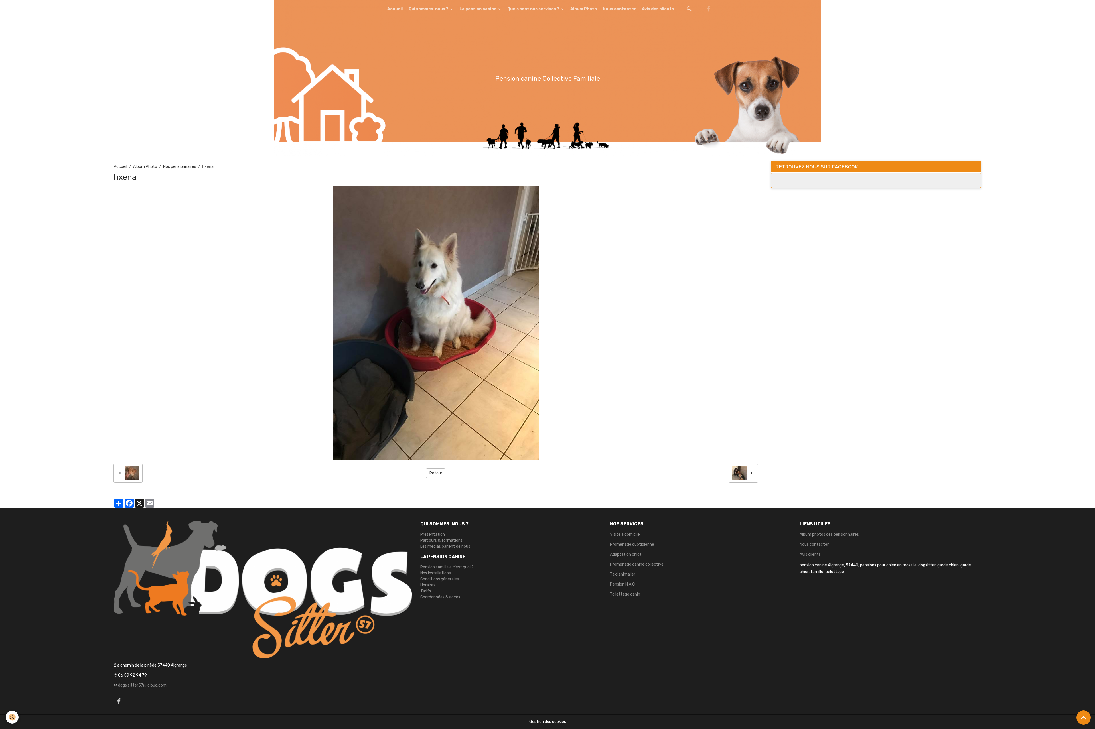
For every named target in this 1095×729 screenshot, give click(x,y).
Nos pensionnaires (179, 166)
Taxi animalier (622, 574)
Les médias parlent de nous (445, 546)
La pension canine (478, 9)
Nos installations (435, 573)
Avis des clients (658, 9)
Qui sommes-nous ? (429, 9)
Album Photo (583, 9)
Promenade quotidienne (632, 544)
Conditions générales (439, 579)
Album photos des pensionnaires (829, 534)
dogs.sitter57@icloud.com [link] (142, 685)
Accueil (395, 9)
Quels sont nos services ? (533, 9)
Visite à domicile (625, 534)
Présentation (432, 534)
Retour (435, 473)
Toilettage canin (625, 594)
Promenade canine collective (637, 564)
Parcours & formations (441, 540)
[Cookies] (12, 717)
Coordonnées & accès (440, 597)
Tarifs (425, 591)
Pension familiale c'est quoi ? (447, 567)
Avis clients (810, 554)
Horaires (427, 585)
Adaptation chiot (626, 554)
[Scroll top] (1083, 717)
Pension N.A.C (622, 584)
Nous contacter (619, 9)
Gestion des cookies (547, 721)
